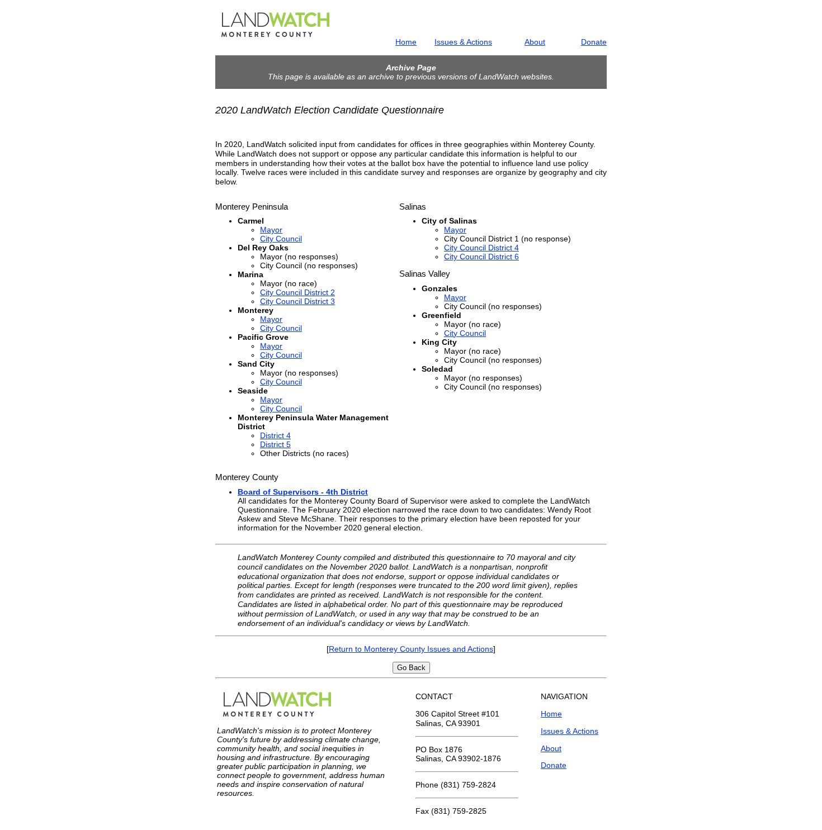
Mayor (271, 229)
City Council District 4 (481, 247)
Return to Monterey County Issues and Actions (411, 648)
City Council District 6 (481, 256)
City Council (281, 238)
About (535, 41)
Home (406, 41)
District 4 (275, 435)
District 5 (275, 444)
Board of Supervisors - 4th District (303, 491)
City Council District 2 (297, 292)
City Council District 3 (297, 301)
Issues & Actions (463, 41)
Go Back (411, 667)
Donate (594, 41)
